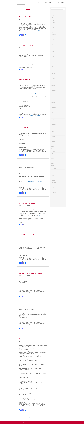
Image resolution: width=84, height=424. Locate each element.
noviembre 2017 (53, 107)
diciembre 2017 (53, 105)
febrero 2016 (53, 136)
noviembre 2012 (53, 182)
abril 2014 (52, 161)
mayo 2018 (52, 97)
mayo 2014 (52, 160)
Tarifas (46, 2)
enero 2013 (52, 178)
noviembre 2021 (53, 47)
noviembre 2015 (53, 141)
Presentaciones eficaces (25, 338)
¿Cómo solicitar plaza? (39, 2)
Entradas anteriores (26, 417)
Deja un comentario (31, 19)
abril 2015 (52, 148)
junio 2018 (52, 95)
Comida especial (23, 127)
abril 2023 (52, 27)
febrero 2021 (53, 56)
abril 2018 (52, 98)
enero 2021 (52, 58)
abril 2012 (52, 185)
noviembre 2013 (53, 168)
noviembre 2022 (53, 34)
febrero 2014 (53, 165)
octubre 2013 (53, 170)
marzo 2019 (53, 83)
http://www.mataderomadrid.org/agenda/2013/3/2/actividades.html (31, 93)
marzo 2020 (53, 68)
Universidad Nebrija (63, 422)
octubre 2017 (53, 109)
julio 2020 (52, 66)
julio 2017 (52, 112)
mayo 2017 (52, 115)
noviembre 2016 (53, 124)
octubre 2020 (53, 61)
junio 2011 (52, 194)
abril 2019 (52, 81)
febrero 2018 (53, 102)
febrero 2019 (53, 85)
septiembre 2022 (53, 37)
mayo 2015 (52, 146)
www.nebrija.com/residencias (29, 115)
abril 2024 (52, 15)
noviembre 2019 (53, 75)
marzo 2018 (53, 100)
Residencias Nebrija (21, 4)
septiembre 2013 (53, 172)
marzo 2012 (53, 187)
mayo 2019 (52, 80)
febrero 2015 (53, 151)
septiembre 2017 (53, 110)
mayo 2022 (52, 39)
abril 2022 (52, 41)
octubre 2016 (53, 126)
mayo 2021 (52, 51)
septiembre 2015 (53, 144)
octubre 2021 (53, 49)
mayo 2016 (52, 131)
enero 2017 (52, 122)
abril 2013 (52, 173)
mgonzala (26, 81)
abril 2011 (52, 197)
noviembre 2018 (53, 90)
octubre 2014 (53, 156)
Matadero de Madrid (24, 79)
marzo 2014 (53, 163)
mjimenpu (26, 19)
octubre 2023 (53, 24)
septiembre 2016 (53, 127)
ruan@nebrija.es (40, 215)
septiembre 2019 (53, 78)
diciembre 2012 (53, 180)
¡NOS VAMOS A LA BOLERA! (26, 234)
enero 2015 (52, 153)
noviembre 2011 (53, 192)
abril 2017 (52, 117)
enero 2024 (52, 20)
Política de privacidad (25, 422)
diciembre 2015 (53, 139)
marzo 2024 (53, 17)
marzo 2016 (53, 134)
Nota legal (19, 422)
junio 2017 (52, 114)
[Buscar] (64, 9)
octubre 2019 (53, 76)
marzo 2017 (53, 119)
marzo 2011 (53, 199)
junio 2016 (52, 129)
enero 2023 (52, 32)
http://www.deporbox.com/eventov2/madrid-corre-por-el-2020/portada (32, 30)
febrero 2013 (53, 177)
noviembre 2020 (53, 59)
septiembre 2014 (53, 158)
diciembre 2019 (53, 73)
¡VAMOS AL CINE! (24, 306)
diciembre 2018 (53, 88)
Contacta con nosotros (60, 2)
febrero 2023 (53, 30)
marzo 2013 (53, 175)
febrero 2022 (53, 44)
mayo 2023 (52, 25)
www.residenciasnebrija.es (36, 115)
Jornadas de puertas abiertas (27, 203)
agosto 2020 (53, 64)
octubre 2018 (53, 92)
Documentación (51, 2)
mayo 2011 (52, 195)
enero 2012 (52, 190)
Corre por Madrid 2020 (25, 17)
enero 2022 (52, 46)
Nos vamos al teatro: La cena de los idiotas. (30, 273)
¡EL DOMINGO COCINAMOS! (26, 45)
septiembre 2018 (53, 93)
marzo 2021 (53, 54)
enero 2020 (52, 71)
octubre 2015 (53, 143)
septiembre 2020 (53, 63)
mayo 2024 (52, 13)
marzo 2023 (53, 29)
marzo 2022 (53, 42)
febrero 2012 (53, 189)
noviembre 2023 (53, 22)
